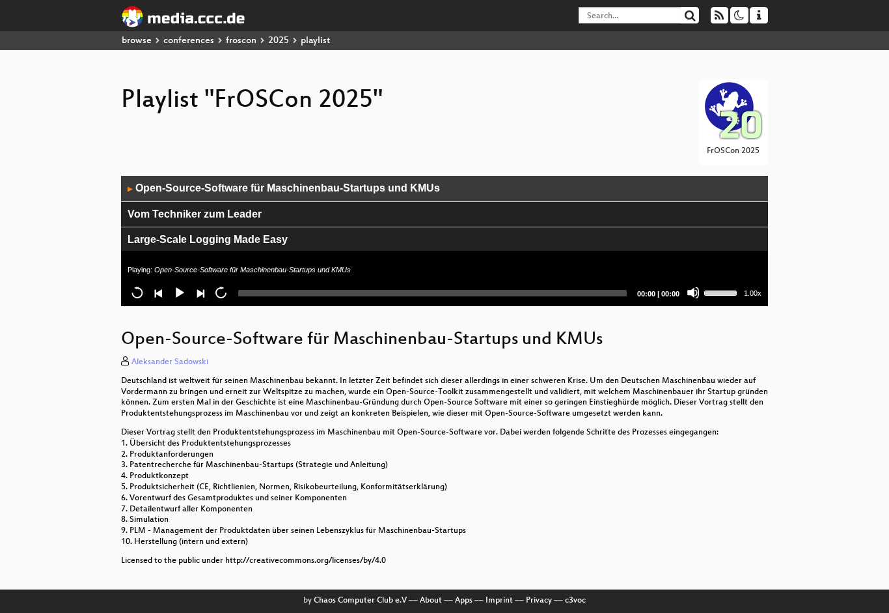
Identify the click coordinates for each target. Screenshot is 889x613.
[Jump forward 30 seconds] (220, 292)
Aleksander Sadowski (169, 362)
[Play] (179, 292)
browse (137, 40)
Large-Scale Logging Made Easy (208, 239)
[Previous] (158, 292)
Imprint (499, 600)
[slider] (722, 292)
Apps (463, 600)
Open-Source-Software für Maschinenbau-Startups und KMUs (284, 187)
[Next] (200, 292)
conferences (188, 40)
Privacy (539, 600)
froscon (241, 40)
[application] (444, 241)
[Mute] (693, 292)
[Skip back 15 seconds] (137, 292)
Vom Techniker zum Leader (195, 214)
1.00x (752, 293)
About (431, 600)
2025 (278, 40)
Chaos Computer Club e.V (360, 600)
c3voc (575, 600)
